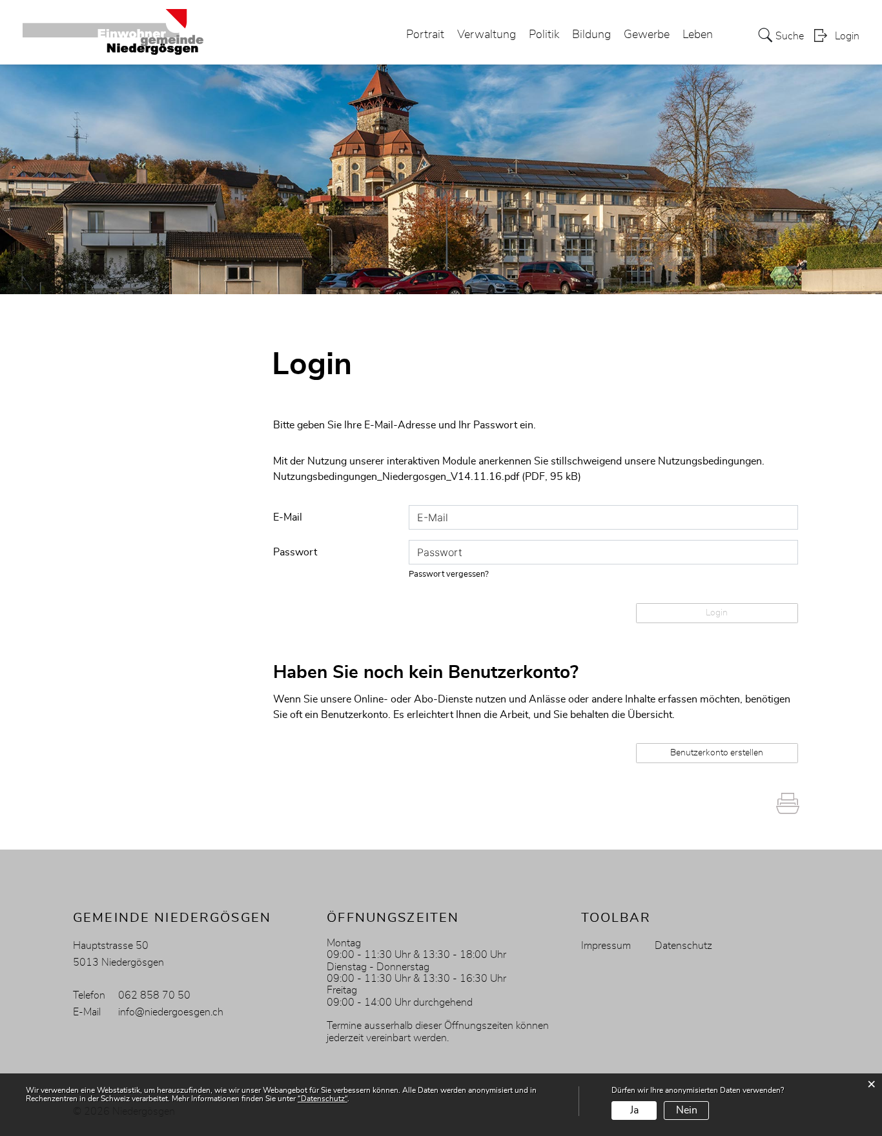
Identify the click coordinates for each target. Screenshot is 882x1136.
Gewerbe (647, 35)
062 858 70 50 (154, 995)
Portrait (425, 35)
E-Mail (287, 517)
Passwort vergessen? (449, 574)
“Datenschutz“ (322, 1098)
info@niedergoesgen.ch (170, 1012)
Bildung (591, 35)
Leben (697, 35)
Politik (544, 35)
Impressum (606, 946)
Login (847, 36)
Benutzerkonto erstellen (716, 752)
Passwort (295, 552)
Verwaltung (486, 35)
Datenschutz (683, 946)
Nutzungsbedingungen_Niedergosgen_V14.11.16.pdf (396, 477)
